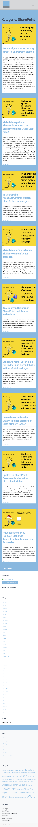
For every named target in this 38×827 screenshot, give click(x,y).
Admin (4, 605)
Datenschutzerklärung (8, 756)
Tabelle (14, 793)
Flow (4, 641)
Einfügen (8, 776)
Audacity (5, 611)
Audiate (5, 614)
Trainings (5, 744)
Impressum (6, 759)
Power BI (5, 680)
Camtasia (5, 620)
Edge (4, 632)
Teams (4, 701)
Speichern (8, 793)
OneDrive (5, 662)
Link (27, 779)
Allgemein (5, 608)
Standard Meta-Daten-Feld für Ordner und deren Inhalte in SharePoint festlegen (19, 365)
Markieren (5, 782)
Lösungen (5, 741)
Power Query (6, 686)
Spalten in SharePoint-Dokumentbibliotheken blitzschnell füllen (15, 478)
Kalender (4, 779)
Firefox (4, 638)
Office (4, 659)
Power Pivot (6, 683)
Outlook (5, 668)
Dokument (23, 772)
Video (20, 797)
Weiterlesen (7, 92)
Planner (5, 671)
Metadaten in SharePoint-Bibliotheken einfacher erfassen (17, 253)
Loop (4, 653)
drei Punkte (29, 772)
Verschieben (14, 797)
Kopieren (23, 779)
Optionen (14, 785)
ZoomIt (5, 713)
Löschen (33, 779)
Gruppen (5, 647)
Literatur (5, 747)
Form (29, 776)
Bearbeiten (22, 770)
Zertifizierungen (7, 753)
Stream (5, 698)
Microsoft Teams (13, 782)
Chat (11, 772)
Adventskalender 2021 (8, 770)
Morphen (21, 782)
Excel (4, 635)
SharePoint (6, 692)
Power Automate (7, 677)
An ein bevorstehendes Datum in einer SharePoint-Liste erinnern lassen (18, 420)
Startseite (5, 738)
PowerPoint (6, 689)
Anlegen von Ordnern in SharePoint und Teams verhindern (16, 311)
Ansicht (17, 770)
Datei (18, 772)
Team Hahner (8, 824)
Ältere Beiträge (8, 568)
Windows (5, 707)
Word (4, 710)
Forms (4, 644)
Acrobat (5, 602)
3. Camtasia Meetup (10, 582)
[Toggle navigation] (33, 4)
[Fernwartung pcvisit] (7, 579)
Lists (4, 650)
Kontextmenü (15, 779)
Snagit (4, 695)
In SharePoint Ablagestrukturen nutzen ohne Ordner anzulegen (17, 198)
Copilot (4, 626)
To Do (4, 704)
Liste (29, 779)
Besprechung (29, 770)
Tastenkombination (25, 792)
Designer (5, 629)
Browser (5, 617)
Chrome (5, 623)
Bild (3, 772)
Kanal (8, 779)
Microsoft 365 (6, 656)
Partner (5, 750)
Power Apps (6, 674)
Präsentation (20, 789)
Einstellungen (16, 776)
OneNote (5, 665)
